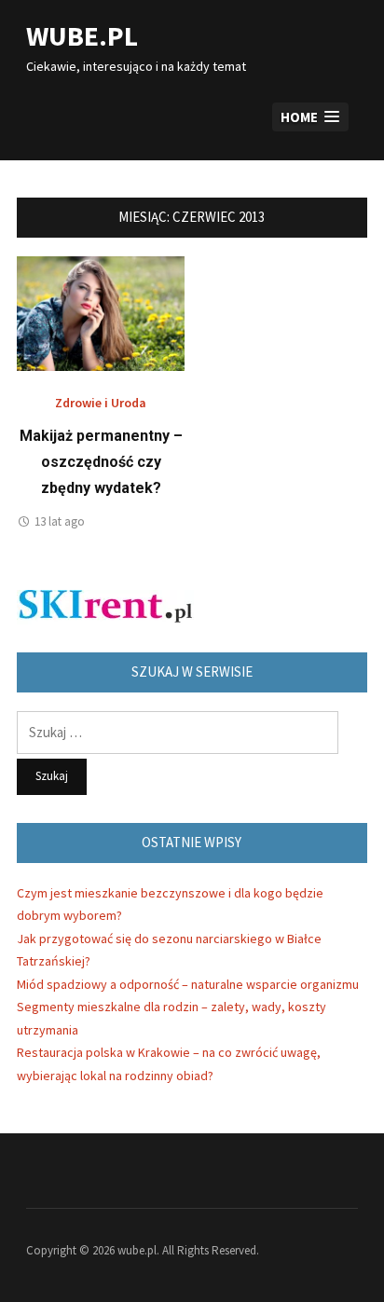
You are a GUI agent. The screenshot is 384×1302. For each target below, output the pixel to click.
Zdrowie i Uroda (100, 402)
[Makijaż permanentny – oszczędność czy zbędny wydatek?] (101, 312)
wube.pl (82, 35)
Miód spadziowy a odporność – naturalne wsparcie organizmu (188, 984)
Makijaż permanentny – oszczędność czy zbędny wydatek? (101, 462)
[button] (310, 117)
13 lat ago (59, 521)
